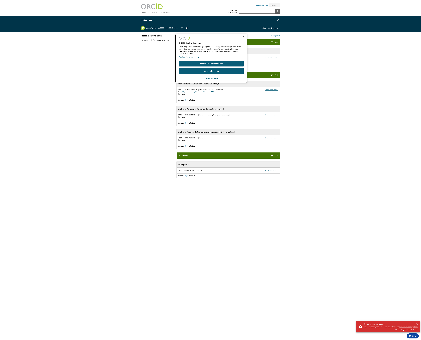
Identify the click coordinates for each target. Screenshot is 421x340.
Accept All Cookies (211, 71)
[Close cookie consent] (243, 36)
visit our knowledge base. (408, 327)
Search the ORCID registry (232, 11)
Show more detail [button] (271, 57)
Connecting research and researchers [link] (155, 13)
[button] (275, 36)
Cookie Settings (211, 78)
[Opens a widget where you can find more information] (413, 336)
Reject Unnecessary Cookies (211, 64)
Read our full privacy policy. (189, 57)
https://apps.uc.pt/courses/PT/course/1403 (198, 92)
